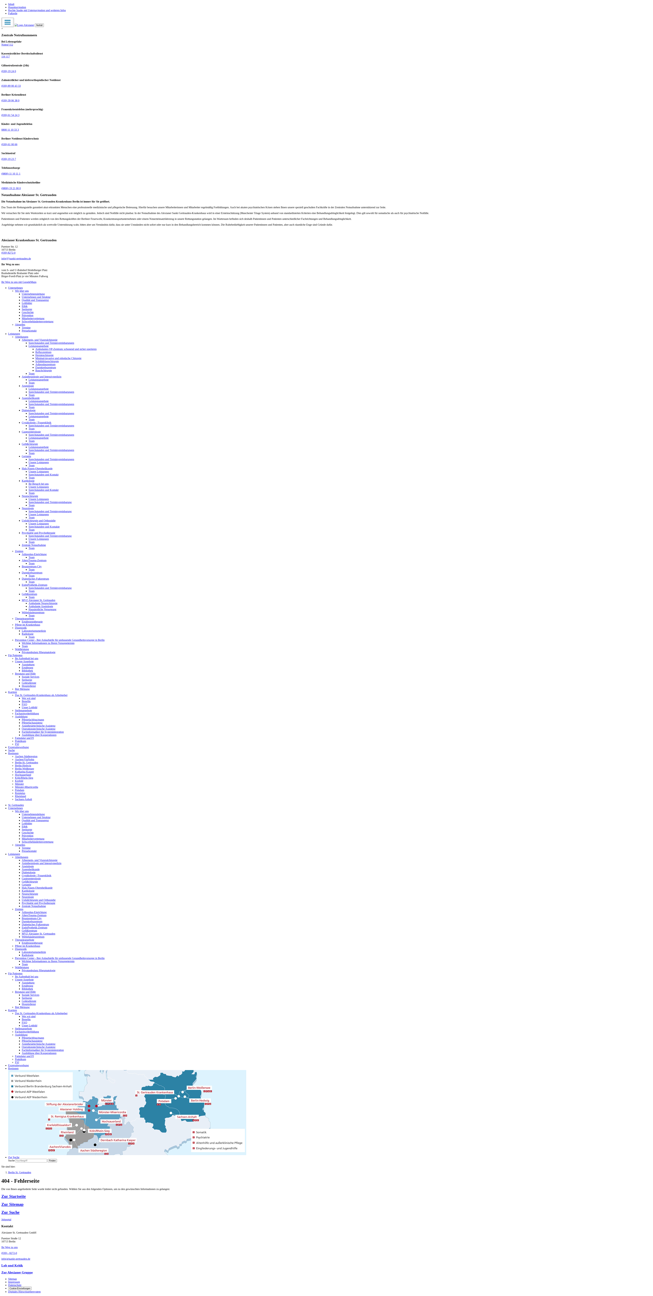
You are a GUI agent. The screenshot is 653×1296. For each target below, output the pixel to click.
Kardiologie (28, 480)
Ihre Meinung (22, 689)
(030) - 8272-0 (9, 1253)
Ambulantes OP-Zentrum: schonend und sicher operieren (66, 349)
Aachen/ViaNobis (24, 759)
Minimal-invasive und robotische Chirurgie (58, 358)
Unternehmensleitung (33, 293)
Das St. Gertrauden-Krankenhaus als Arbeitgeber (41, 695)
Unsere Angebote (24, 661)
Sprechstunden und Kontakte (44, 526)
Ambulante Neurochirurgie (43, 603)
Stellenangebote (23, 710)
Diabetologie (29, 410)
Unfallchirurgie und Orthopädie (39, 520)
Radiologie (28, 633)
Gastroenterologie (31, 431)
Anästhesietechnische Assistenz (38, 725)
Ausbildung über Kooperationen (39, 734)
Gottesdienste (29, 682)
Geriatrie (26, 456)
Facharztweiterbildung (27, 713)
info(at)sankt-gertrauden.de (15, 1258)
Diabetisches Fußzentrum (35, 578)
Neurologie (28, 508)
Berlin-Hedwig (23, 765)
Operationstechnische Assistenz (38, 728)
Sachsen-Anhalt (23, 799)
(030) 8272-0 (8, 252)
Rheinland (20, 796)
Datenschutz (14, 1285)
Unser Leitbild (29, 707)
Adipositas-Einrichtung (34, 554)
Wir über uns (22, 290)
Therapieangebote (24, 618)
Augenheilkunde (31, 398)
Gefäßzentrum (29, 594)
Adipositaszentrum (45, 364)
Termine (26, 327)
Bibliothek (27, 670)
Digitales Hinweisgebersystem (24, 1291)
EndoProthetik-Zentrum (34, 584)
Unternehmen (15, 287)
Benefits (26, 701)
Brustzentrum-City (32, 566)
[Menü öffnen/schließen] (7, 22)
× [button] (2, 28)
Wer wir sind (29, 698)
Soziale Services (30, 676)
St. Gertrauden (16, 805)
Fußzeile (12, 13)
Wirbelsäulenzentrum (33, 612)
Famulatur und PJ (24, 738)
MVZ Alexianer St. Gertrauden (38, 600)
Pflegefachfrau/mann (33, 719)
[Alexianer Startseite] (24, 25)
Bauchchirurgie (43, 370)
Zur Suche (10, 1212)
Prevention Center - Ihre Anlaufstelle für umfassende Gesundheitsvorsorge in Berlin (60, 640)
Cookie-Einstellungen (20, 1288)
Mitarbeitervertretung (33, 318)
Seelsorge (27, 309)
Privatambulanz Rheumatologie (38, 652)
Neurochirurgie (30, 496)
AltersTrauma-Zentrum (34, 560)
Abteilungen (21, 336)
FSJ (17, 744)
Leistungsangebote (39, 346)
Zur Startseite (13, 1196)
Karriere (12, 692)
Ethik (25, 306)
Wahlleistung (22, 649)
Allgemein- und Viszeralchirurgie (39, 339)
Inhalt (11, 4)
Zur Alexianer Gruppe (17, 1272)
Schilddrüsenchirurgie (47, 361)
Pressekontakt (29, 330)
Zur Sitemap (12, 1204)
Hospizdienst (29, 685)
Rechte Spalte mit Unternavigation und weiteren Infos (37, 10)
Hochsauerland (23, 774)
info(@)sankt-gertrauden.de (16, 258)
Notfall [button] (39, 25)
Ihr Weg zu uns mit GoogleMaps (18, 282)
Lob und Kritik (12, 1265)
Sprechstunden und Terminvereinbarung (50, 502)
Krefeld (19, 780)
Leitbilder (27, 303)
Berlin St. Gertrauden (19, 1172)
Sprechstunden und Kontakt (43, 474)
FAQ (24, 704)
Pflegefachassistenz (32, 722)
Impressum (14, 1282)
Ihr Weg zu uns (9, 1247)
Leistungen (14, 333)
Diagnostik (21, 627)
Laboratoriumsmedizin (34, 630)
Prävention (27, 315)
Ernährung (27, 667)
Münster (19, 784)
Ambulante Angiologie (41, 606)
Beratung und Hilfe (25, 673)
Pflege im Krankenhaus (27, 624)
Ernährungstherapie (32, 621)
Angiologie (28, 385)
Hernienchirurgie (44, 355)
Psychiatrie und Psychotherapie (38, 532)
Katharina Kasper (24, 771)
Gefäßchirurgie (30, 444)
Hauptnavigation (17, 7)
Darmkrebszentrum (45, 367)
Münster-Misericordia (26, 787)
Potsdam (19, 790)
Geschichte (28, 312)
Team (32, 373)
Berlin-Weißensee (24, 768)
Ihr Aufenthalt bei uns (26, 658)
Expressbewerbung (18, 747)
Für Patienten (15, 655)
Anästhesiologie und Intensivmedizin (41, 376)
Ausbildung (21, 716)
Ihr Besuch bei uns (39, 483)
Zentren (19, 551)
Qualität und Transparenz (35, 300)
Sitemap (12, 1278)
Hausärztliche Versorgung (42, 609)
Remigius (20, 793)
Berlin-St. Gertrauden (26, 762)
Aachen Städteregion (26, 756)
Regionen (13, 753)
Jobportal (6, 1219)
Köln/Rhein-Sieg (24, 777)
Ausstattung (28, 664)
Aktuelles (20, 324)
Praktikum (20, 741)
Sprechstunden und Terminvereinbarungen (51, 342)
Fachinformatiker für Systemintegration (43, 731)
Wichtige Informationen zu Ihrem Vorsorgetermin (48, 643)
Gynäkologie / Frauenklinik (36, 422)
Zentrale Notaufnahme (34, 545)
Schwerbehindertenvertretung (37, 321)
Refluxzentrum (43, 352)
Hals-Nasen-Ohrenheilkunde (37, 468)
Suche (11, 750)
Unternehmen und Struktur (36, 297)
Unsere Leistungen (39, 462)
